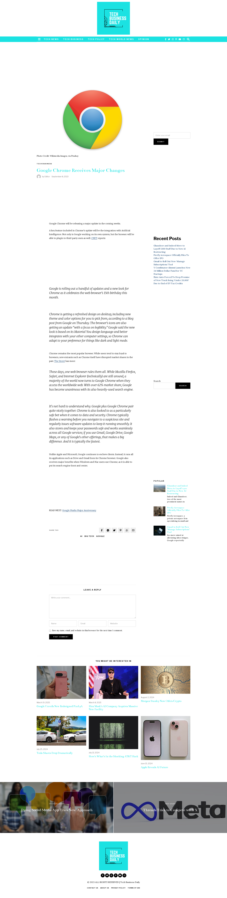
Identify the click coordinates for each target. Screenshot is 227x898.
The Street (59, 361)
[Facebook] (165, 39)
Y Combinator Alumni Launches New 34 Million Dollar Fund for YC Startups (172, 270)
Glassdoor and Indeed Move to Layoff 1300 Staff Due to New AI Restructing (170, 248)
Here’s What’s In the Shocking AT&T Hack (113, 756)
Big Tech (89, 536)
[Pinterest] (176, 39)
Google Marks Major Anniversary (79, 510)
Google (100, 536)
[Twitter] (169, 39)
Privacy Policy (118, 888)
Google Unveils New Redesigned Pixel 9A (59, 706)
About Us (104, 888)
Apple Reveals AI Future (154, 767)
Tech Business (73, 39)
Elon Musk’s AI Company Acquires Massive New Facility (113, 708)
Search (157, 381)
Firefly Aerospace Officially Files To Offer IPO (178, 510)
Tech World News (121, 39)
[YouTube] (180, 39)
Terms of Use (134, 888)
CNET (94, 238)
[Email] (183, 39)
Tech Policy (96, 39)
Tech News (51, 39)
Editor (47, 176)
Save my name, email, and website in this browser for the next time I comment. (87, 630)
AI (81, 536)
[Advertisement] (92, 66)
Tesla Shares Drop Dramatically (55, 752)
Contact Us (92, 888)
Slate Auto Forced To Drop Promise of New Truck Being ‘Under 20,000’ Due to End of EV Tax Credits (172, 280)
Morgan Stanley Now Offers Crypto (161, 701)
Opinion (143, 39)
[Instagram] (172, 39)
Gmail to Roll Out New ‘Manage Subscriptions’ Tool (178, 529)
